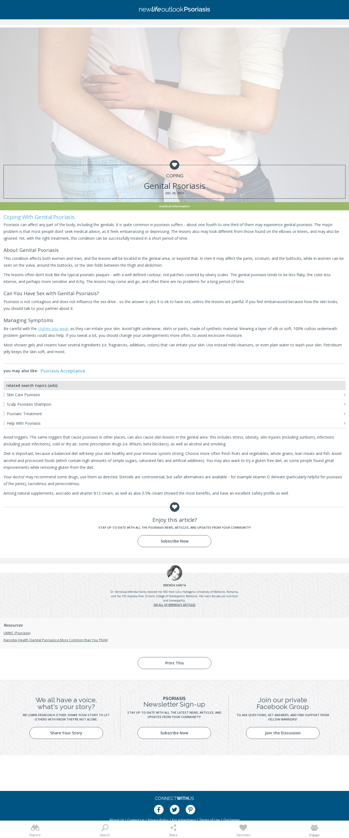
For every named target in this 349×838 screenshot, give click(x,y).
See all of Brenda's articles (174, 605)
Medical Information (174, 206)
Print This (174, 663)
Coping (174, 175)
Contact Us (135, 820)
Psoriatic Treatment (24, 413)
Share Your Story (66, 732)
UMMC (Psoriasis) (17, 633)
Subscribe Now (174, 541)
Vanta (174, 585)
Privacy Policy (158, 820)
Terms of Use (209, 820)
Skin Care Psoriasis (23, 394)
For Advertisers (184, 820)
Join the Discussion (283, 732)
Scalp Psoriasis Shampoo (29, 404)
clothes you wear (53, 328)
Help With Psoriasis (24, 423)
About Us (116, 820)
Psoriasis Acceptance (63, 371)
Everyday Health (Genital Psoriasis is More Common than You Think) (56, 640)
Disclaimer (232, 820)
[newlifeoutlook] (174, 9)
